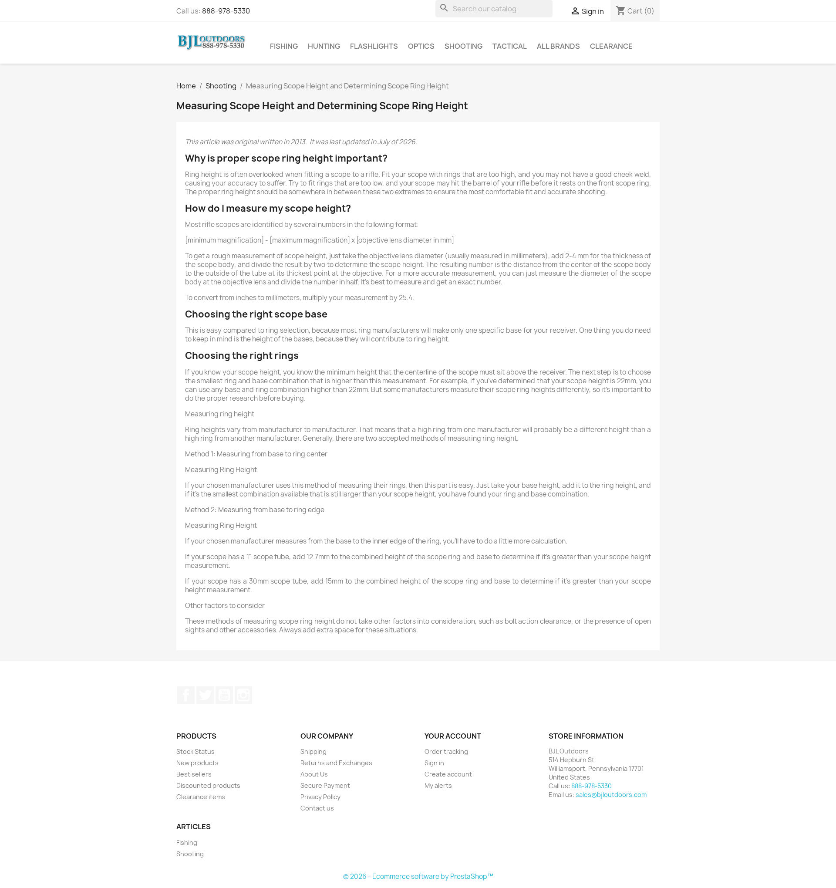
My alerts (438, 785)
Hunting (324, 46)
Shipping (313, 751)
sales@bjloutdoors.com (611, 794)
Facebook (186, 695)
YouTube (224, 695)
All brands (558, 46)
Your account (453, 736)
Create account (448, 774)
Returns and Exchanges (336, 763)
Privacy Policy (320, 797)
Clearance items (200, 797)
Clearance (611, 46)
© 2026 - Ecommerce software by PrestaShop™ (418, 876)
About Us (314, 774)
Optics (421, 46)
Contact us (317, 808)
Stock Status (195, 751)
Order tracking (446, 751)
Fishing (284, 46)
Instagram (243, 695)
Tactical (509, 46)
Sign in (434, 763)
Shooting (463, 46)
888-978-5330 (226, 11)
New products (197, 763)
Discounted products (208, 785)
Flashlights (374, 46)
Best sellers (194, 774)
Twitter (205, 695)
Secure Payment (325, 785)
